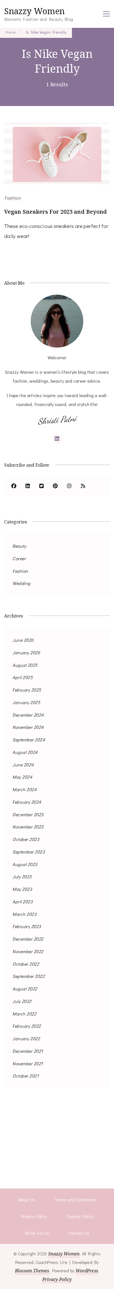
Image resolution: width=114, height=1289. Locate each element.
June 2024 (23, 765)
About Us (26, 1199)
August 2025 (25, 665)
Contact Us (78, 1233)
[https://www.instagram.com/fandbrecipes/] (69, 486)
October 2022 (25, 964)
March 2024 (24, 789)
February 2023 (26, 926)
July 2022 (22, 1001)
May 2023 (22, 889)
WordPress (87, 1271)
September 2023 (28, 852)
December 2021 (27, 1051)
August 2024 (25, 752)
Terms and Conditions (75, 1199)
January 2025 (26, 702)
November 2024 (28, 727)
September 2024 (28, 739)
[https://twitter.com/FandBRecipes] (41, 486)
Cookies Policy (79, 1216)
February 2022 (26, 1026)
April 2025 (22, 677)
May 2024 (22, 777)
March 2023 (24, 914)
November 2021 (27, 1063)
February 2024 (26, 802)
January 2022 (26, 1038)
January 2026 (26, 652)
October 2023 (25, 839)
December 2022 (27, 939)
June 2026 (23, 640)
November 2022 (27, 951)
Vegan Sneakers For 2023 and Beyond (55, 211)
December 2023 (27, 814)
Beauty (19, 546)
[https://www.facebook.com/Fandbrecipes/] (13, 486)
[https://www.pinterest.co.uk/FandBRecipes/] (55, 486)
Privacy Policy (34, 1216)
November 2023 (27, 827)
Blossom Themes (32, 1271)
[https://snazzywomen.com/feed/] (83, 486)
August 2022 (24, 989)
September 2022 (28, 976)
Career (19, 558)
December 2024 (28, 715)
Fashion (13, 198)
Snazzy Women (34, 11)
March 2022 (24, 1014)
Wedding (21, 583)
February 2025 (26, 690)
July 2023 (22, 876)
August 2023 (24, 864)
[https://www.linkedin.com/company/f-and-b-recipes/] (27, 486)
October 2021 (25, 1076)
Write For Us (37, 1233)
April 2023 (22, 901)
